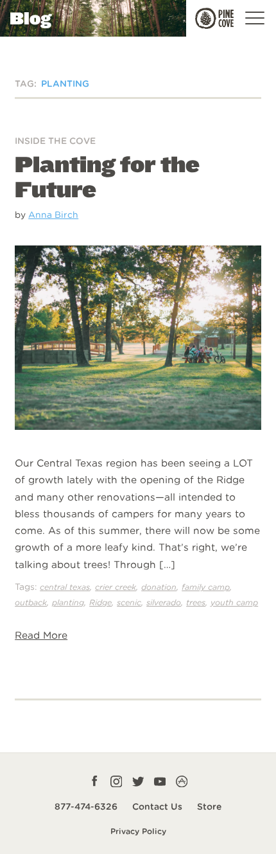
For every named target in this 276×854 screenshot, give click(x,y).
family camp (206, 587)
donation (159, 587)
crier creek (115, 587)
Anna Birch (53, 214)
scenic (129, 602)
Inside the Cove (55, 141)
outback (31, 602)
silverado (163, 602)
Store (209, 806)
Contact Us (157, 806)
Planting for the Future (107, 176)
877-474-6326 (86, 806)
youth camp (234, 602)
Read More (41, 635)
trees (195, 602)
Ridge (100, 602)
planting (68, 602)
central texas (65, 587)
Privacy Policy (138, 831)
